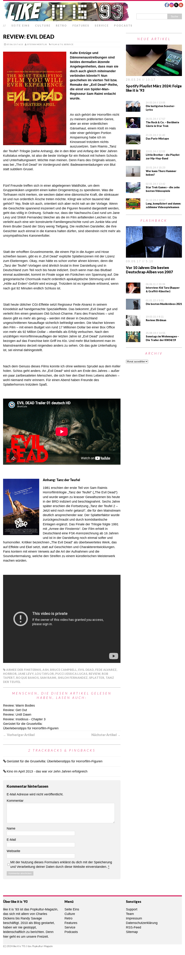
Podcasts (123, 25)
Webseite (13, 851)
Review (94, 673)
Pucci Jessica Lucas (71, 673)
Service (102, 25)
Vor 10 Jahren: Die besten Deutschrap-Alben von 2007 (149, 269)
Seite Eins (20, 25)
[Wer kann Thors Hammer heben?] (133, 174)
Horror (10, 673)
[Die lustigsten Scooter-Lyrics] (133, 109)
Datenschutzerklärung (142, 923)
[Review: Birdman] (133, 323)
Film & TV (57, 44)
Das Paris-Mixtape (157, 138)
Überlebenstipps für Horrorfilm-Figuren (31, 728)
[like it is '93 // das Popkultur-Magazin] (92, 11)
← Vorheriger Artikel (19, 735)
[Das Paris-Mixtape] (133, 142)
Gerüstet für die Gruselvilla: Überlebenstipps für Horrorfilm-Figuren (54, 761)
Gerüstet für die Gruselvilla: (22, 724)
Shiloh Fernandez (73, 677)
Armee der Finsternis (23, 669)
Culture (42, 25)
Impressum (134, 918)
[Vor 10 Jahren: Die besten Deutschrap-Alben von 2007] (154, 255)
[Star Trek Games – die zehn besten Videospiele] (133, 190)
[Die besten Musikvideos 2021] (133, 307)
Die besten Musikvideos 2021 (164, 303)
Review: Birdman (156, 320)
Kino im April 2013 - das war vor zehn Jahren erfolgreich (47, 771)
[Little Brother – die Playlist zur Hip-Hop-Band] (133, 158)
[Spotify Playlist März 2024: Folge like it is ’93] (154, 73)
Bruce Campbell (63, 669)
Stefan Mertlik (37, 44)
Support (131, 909)
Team (130, 914)
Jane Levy (26, 673)
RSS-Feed (133, 927)
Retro (61, 25)
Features (80, 25)
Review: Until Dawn (17, 714)
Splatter (96, 677)
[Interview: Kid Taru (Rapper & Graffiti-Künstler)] (133, 291)
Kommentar (15, 800)
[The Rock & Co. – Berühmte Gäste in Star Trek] (133, 125)
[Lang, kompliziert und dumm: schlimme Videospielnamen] (133, 207)
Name (11, 828)
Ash (45, 669)
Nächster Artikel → (106, 735)
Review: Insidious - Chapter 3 (24, 719)
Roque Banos (27, 677)
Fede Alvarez (106, 669)
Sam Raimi (48, 677)
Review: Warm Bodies (19, 705)
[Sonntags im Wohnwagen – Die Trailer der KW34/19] (133, 339)
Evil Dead (86, 669)
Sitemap (132, 932)
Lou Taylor (44, 673)
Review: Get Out (15, 710)
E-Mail (11, 839)
